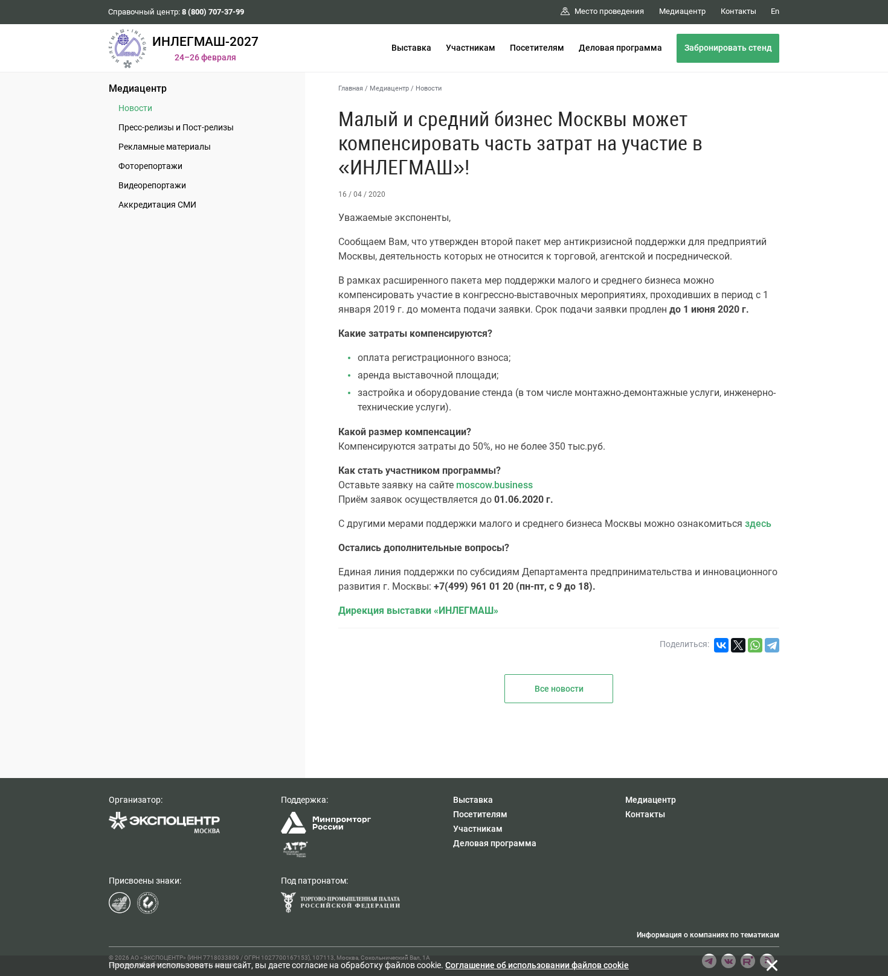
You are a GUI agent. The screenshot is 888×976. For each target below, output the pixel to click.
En (775, 11)
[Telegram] (772, 645)
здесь (758, 523)
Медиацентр (138, 88)
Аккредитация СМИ (157, 204)
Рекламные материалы (164, 147)
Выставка (411, 48)
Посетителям (537, 48)
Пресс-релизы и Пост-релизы (176, 127)
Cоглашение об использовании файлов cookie (537, 965)
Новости (135, 108)
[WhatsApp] (755, 645)
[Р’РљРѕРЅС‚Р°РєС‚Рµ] (721, 645)
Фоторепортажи (150, 166)
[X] (738, 645)
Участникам (470, 48)
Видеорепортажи (152, 185)
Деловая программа (620, 48)
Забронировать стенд (728, 48)
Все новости (559, 689)
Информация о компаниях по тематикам (708, 935)
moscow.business (494, 485)
